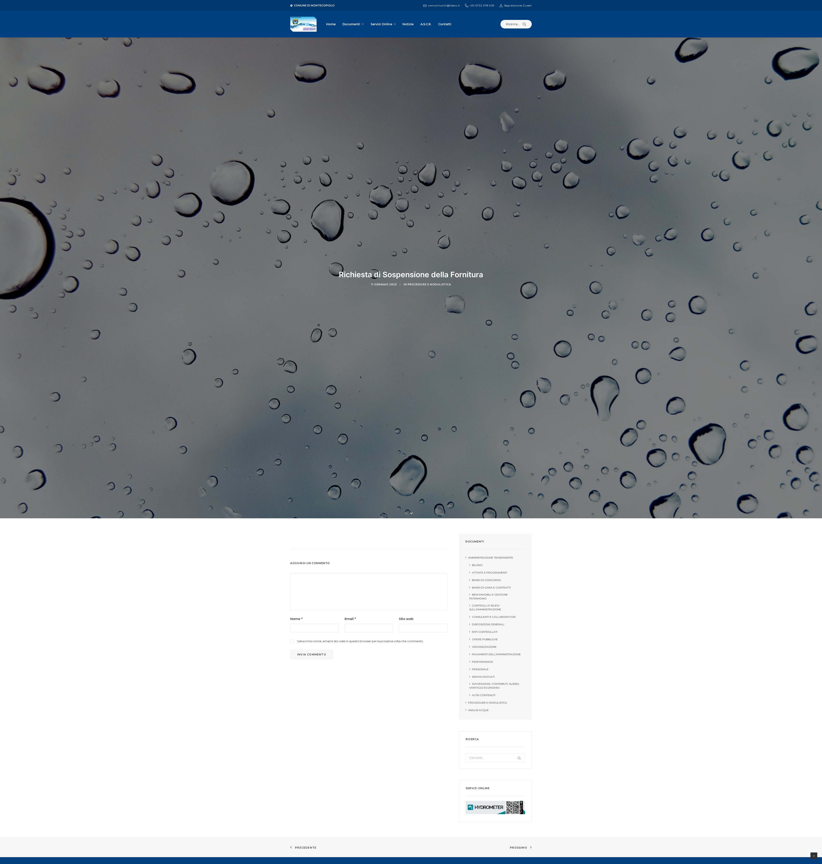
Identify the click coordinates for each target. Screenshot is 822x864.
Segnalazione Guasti (518, 5)
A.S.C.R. (425, 24)
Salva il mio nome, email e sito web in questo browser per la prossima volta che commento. (360, 641)
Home (331, 24)
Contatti (444, 24)
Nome (296, 619)
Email (350, 619)
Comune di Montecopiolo (314, 5)
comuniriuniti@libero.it (444, 5)
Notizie (408, 24)
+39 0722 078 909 (481, 5)
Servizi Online (381, 24)
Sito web (406, 619)
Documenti (351, 24)
